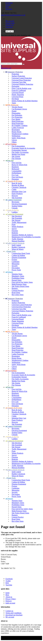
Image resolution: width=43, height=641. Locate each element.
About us (9, 597)
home (8, 593)
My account (10, 21)
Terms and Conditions (13, 613)
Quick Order (10, 23)
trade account (10, 603)
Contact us (9, 611)
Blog (7, 595)
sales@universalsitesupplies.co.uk (13, 15)
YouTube (9, 9)
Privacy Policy (11, 599)
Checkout (9, 27)
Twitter (8, 5)
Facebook (9, 3)
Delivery (9, 601)
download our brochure (14, 615)
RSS (7, 7)
